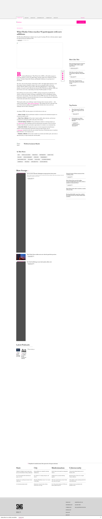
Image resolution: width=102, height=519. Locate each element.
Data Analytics (34, 161)
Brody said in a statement (33, 103)
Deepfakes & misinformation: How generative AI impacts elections (43, 463)
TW (77, 509)
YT (83, 509)
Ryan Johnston (31, 178)
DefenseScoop (40, 17)
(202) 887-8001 (78, 504)
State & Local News (26, 154)
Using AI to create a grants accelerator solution (23, 356)
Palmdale (27, 161)
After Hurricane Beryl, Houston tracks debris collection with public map (77, 73)
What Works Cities (22, 159)
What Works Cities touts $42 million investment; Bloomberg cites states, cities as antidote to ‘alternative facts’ (75, 181)
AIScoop (26, 17)
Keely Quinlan (73, 76)
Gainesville (20, 161)
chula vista (37, 159)
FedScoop (33, 17)
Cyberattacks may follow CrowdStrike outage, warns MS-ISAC (78, 119)
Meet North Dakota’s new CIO (18, 354)
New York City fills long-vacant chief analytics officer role (39, 262)
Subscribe (81, 22)
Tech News (30, 159)
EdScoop (56, 17)
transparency (44, 157)
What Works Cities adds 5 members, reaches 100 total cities (76, 189)
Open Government (28, 157)
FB (75, 509)
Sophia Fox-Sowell (74, 68)
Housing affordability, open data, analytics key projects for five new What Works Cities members (75, 195)
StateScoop (19, 17)
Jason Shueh (20, 40)
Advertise (82, 17)
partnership (20, 130)
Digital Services (43, 161)
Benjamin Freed (31, 263)
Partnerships (42, 154)
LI (79, 509)
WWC (19, 154)
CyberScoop (49, 17)
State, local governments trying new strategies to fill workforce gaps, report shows (77, 65)
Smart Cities (50, 154)
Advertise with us (79, 502)
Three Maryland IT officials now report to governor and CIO (78, 110)
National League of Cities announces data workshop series (75, 174)
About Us (18, 511)
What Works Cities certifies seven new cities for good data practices (41, 254)
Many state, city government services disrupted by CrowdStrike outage (76, 82)
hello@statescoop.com (80, 507)
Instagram (81, 509)
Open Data (36, 157)
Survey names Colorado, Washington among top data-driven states (41, 173)
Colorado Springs (46, 159)
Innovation (34, 154)
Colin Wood (75, 122)
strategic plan (21, 123)
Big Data (19, 157)
